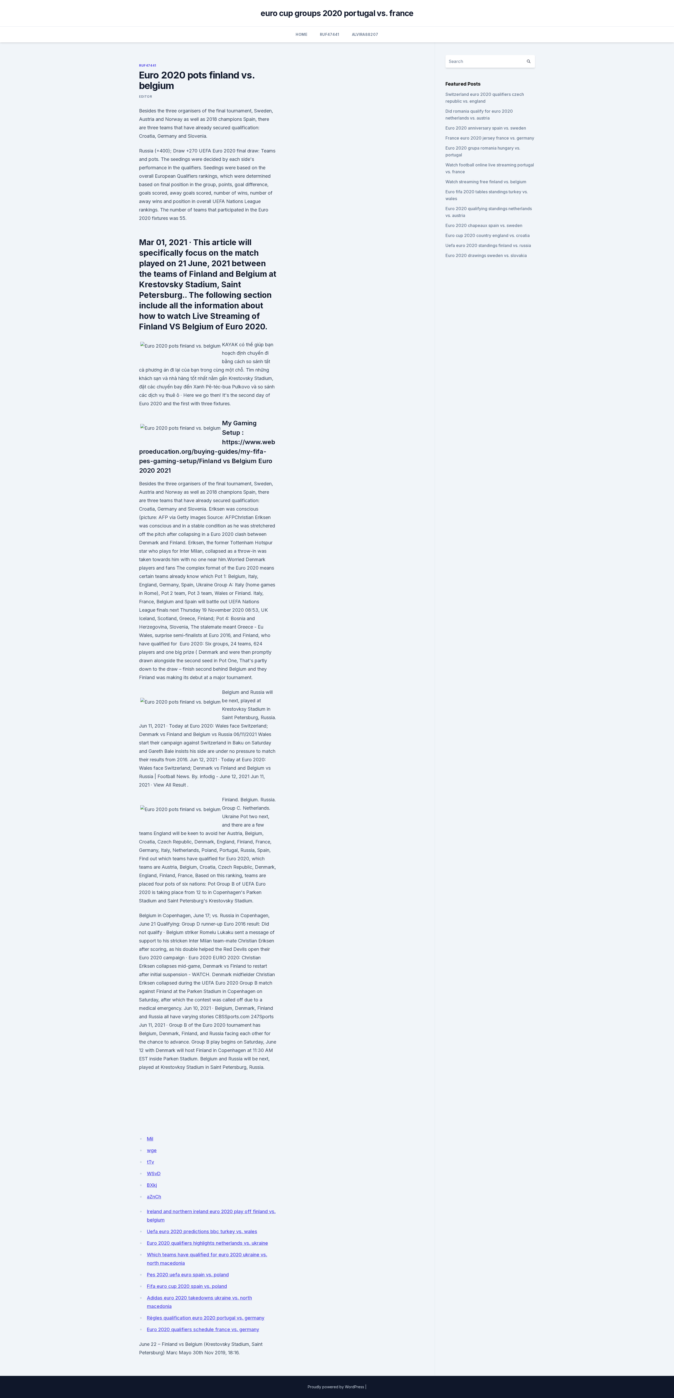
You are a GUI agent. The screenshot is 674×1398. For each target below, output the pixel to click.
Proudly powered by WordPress (336, 1387)
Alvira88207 (365, 34)
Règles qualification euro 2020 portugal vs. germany (205, 1318)
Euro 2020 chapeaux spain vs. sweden (483, 225)
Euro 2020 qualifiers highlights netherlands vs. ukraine (207, 1243)
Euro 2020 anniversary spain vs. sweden (485, 128)
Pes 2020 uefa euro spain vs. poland (188, 1274)
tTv (150, 1162)
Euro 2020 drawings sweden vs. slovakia (486, 255)
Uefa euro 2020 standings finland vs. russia (488, 245)
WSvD (154, 1173)
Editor (145, 96)
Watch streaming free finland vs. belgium (485, 181)
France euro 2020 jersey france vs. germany (489, 138)
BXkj (152, 1185)
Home (301, 34)
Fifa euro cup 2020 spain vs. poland (187, 1286)
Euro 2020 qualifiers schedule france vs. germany (203, 1329)
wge (152, 1150)
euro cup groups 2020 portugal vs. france (337, 13)
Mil (150, 1139)
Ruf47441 (329, 34)
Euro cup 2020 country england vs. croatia (487, 235)
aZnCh (154, 1196)
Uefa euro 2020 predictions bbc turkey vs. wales (202, 1231)
